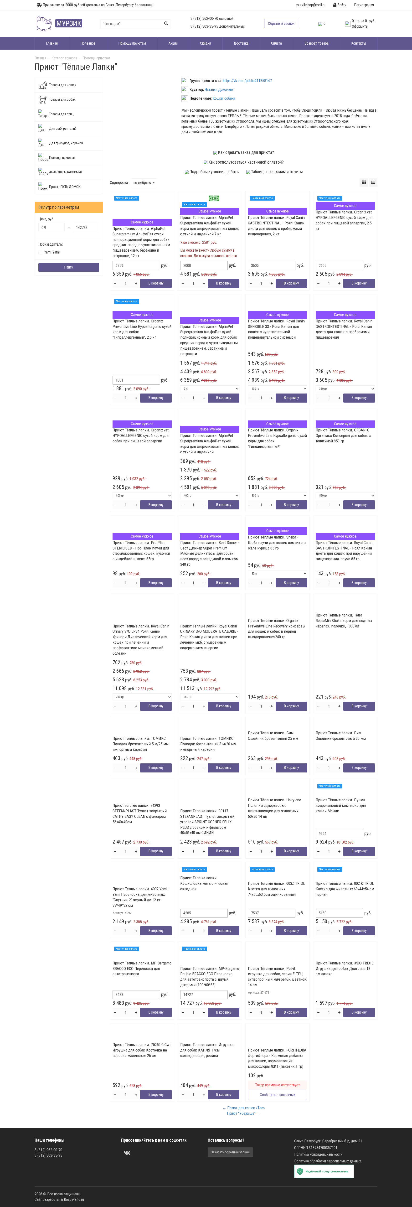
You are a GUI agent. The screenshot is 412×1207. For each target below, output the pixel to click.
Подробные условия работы (214, 171)
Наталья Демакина (219, 89)
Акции (173, 43)
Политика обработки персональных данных (327, 1161)
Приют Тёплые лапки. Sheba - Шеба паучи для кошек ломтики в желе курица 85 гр (277, 542)
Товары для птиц (61, 114)
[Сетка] (364, 182)
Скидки (205, 43)
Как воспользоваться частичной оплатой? (245, 162)
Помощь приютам (132, 43)
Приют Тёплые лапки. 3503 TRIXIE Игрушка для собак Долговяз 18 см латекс (345, 968)
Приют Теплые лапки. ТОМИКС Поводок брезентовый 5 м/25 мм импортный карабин (141, 744)
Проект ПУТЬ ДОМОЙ (65, 187)
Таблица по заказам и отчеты (276, 171)
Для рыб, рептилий (63, 128)
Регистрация (364, 5)
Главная (52, 43)
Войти (341, 5)
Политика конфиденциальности (318, 1154)
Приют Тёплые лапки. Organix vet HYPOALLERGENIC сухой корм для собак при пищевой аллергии (141, 435)
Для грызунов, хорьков (66, 143)
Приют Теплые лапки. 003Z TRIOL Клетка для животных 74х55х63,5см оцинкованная (276, 889)
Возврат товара (316, 43)
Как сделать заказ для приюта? (245, 152)
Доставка (241, 43)
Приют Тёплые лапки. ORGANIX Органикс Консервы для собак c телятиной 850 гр (343, 435)
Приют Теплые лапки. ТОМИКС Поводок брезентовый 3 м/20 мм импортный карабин (208, 744)
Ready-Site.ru (74, 1199)
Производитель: (50, 244)
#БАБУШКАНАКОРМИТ (65, 172)
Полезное (88, 43)
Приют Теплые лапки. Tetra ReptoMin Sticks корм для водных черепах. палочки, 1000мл (344, 620)
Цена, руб (45, 219)
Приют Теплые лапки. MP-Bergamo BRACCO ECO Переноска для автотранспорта (142, 968)
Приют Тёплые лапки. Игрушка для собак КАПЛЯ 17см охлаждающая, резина (206, 1050)
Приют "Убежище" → (243, 1113)
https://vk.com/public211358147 (247, 80)
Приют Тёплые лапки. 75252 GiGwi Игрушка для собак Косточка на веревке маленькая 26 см (141, 1050)
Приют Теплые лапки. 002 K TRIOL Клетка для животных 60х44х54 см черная (345, 889)
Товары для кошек (62, 85)
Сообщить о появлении (277, 1095)
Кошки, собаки (224, 98)
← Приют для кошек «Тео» (243, 1108)
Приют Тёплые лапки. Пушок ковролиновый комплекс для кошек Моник (341, 805)
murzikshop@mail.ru (310, 5)
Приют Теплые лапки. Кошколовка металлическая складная (204, 883)
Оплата (276, 43)
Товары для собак (62, 99)
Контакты (358, 43)
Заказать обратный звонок (230, 1152)
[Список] (373, 182)
